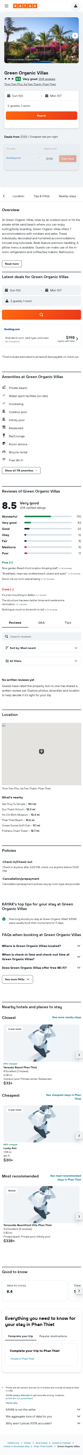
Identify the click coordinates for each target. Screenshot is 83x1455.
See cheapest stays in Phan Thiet (63, 1096)
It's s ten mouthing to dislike (24, 595)
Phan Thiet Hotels (43, 1446)
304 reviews (47, 79)
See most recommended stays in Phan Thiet (65, 1177)
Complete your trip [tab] (20, 1336)
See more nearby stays (66, 1017)
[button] (6, 6)
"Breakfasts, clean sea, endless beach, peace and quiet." (41, 573)
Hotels (27, 1442)
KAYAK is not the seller (21, 1409)
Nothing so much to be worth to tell (29, 609)
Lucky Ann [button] (10, 1148)
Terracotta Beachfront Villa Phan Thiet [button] (27, 1225)
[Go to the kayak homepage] (25, 6)
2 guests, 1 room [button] (19, 106)
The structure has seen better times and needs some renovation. (33, 602)
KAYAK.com (13, 1442)
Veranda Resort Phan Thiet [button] (20, 1067)
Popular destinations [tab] (53, 1336)
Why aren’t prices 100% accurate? (29, 1423)
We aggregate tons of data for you (29, 1416)
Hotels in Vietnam (61, 1442)
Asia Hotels (41, 1442)
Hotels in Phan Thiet (22, 1358)
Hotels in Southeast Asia (16, 1446)
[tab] (15, 622)
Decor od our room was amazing (28, 579)
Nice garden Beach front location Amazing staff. (37, 568)
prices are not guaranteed (19, 1398)
